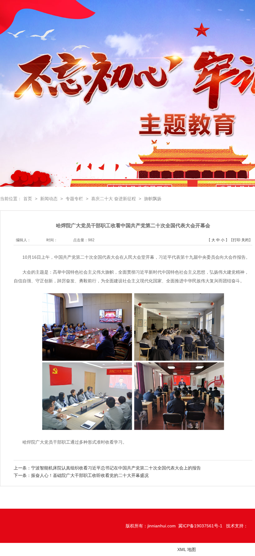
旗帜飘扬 (152, 198)
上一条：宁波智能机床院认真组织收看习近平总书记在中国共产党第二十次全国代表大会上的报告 (107, 467)
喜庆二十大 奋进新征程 (113, 198)
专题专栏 (74, 198)
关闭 (245, 240)
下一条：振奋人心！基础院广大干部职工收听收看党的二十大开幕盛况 (81, 475)
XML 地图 (186, 549)
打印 (236, 240)
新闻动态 (49, 198)
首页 (27, 198)
